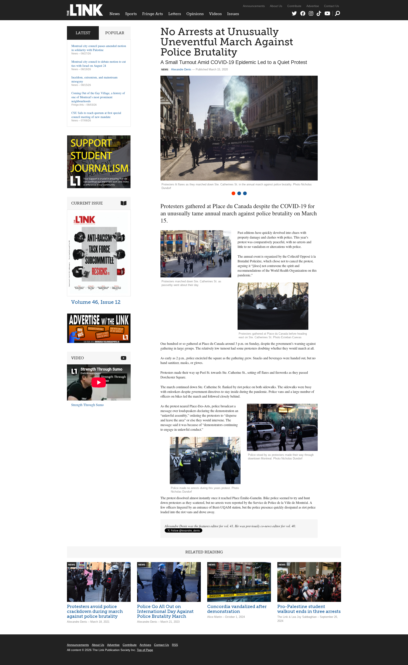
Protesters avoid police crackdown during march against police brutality (95, 611)
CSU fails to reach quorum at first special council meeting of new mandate (96, 115)
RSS (175, 645)
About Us (276, 6)
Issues (233, 13)
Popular (114, 33)
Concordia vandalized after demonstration (237, 609)
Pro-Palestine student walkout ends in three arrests (309, 609)
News (114, 13)
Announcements (254, 6)
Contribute (294, 6)
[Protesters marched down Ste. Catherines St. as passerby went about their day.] (195, 253)
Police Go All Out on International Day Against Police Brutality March (165, 611)
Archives (145, 645)
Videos (215, 13)
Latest (83, 33)
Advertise (312, 6)
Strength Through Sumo (87, 404)
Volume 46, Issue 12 (95, 302)
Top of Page (145, 650)
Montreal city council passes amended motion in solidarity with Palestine (98, 48)
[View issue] (99, 295)
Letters (174, 13)
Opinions (195, 13)
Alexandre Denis (181, 69)
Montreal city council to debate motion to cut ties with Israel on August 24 (98, 64)
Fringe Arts (152, 13)
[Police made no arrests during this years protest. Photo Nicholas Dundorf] (205, 460)
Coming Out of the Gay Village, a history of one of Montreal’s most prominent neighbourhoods (98, 97)
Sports (131, 13)
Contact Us (331, 6)
